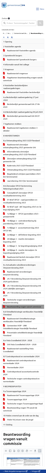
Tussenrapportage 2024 (17, 399)
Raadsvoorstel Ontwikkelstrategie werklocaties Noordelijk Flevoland (19, 320)
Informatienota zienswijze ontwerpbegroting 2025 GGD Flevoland (19, 153)
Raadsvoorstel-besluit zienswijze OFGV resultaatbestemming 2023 (21, 258)
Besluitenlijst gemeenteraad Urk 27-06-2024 (21, 105)
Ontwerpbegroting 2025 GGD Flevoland (23, 170)
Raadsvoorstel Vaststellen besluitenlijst (23, 92)
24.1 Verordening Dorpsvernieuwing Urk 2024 (22, 294)
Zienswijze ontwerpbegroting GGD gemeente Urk (19, 160)
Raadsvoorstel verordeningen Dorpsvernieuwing (17, 273)
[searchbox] (19, 23)
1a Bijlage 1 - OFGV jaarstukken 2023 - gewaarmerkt (21, 215)
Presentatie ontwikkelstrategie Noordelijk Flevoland (22, 334)
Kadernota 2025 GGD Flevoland (20, 166)
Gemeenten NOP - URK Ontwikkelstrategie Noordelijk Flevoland (20, 327)
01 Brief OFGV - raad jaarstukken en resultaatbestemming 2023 (20, 201)
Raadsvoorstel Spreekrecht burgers (22, 59)
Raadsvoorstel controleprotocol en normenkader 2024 (19, 361)
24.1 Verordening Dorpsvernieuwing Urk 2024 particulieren (22, 280)
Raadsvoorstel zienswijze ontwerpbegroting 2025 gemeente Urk (19, 146)
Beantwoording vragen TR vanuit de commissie (20, 409)
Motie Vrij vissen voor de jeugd (20, 420)
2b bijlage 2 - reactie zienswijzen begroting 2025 (18, 240)
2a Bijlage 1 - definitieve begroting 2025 (24, 235)
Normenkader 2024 (15, 367)
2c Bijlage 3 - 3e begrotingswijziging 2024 (24, 246)
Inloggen (35, 471)
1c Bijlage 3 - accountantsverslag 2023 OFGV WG (21, 229)
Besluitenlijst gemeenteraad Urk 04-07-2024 (21, 117)
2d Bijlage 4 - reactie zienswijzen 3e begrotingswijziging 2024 (20, 251)
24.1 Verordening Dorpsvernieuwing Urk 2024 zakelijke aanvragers (22, 287)
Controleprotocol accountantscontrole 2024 (21, 373)
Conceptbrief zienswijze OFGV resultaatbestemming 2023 (18, 194)
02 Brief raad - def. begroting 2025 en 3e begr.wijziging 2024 (22, 208)
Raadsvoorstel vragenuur (17, 73)
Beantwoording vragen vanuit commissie (24, 307)
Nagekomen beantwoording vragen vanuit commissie (22, 79)
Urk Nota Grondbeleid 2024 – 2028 (21, 344)
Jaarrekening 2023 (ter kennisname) (22, 181)
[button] (40, 23)
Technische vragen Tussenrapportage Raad (25, 404)
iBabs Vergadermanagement (15, 471)
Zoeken (4, 18)
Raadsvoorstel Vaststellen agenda (21, 50)
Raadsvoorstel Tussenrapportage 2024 (23, 395)
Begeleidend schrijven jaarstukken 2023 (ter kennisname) (21, 175)
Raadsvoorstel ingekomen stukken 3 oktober (20, 129)
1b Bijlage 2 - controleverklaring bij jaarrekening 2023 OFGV (19, 222)
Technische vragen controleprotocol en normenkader (21, 380)
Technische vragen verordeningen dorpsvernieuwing (19, 301)
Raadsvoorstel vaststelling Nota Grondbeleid (18, 350)
